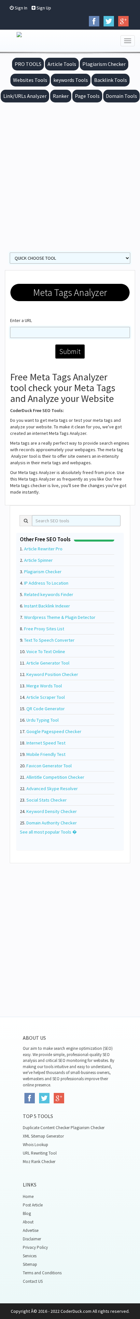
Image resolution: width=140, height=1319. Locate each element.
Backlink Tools (110, 80)
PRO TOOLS (28, 64)
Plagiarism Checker (104, 64)
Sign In (20, 8)
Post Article (33, 1205)
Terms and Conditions (42, 1273)
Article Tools (62, 64)
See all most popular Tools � (48, 832)
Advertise (30, 1230)
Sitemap (30, 1264)
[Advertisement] (70, 176)
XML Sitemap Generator (43, 1136)
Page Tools (87, 96)
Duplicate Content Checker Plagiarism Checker (64, 1127)
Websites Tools (30, 80)
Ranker (61, 96)
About (28, 1222)
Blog (27, 1213)
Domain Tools (121, 96)
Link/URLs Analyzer (25, 96)
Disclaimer (32, 1239)
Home (28, 1196)
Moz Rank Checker (39, 1161)
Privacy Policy (35, 1247)
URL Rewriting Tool (40, 1153)
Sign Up (43, 8)
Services (29, 1256)
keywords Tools (70, 80)
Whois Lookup (35, 1144)
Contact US (33, 1281)
